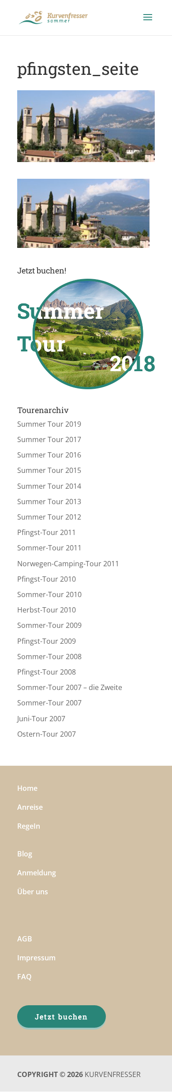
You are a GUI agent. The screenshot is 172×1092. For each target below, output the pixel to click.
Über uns (32, 891)
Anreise (30, 807)
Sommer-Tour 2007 (49, 703)
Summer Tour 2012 (49, 517)
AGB (24, 939)
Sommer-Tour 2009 (49, 625)
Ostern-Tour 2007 (46, 734)
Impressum (36, 958)
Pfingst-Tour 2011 (46, 532)
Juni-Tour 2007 (41, 718)
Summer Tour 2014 (49, 486)
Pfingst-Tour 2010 (46, 579)
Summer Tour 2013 (49, 501)
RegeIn (28, 826)
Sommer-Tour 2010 (49, 594)
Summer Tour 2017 (49, 439)
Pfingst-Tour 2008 (46, 672)
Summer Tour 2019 (49, 424)
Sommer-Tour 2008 (49, 656)
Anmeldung (36, 873)
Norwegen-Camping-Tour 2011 (68, 563)
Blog (24, 854)
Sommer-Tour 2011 (49, 548)
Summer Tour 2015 (49, 470)
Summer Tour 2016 (49, 455)
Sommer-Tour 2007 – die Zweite (69, 687)
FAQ (24, 976)
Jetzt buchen (61, 1016)
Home (27, 788)
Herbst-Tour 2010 (46, 610)
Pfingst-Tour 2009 (46, 641)
